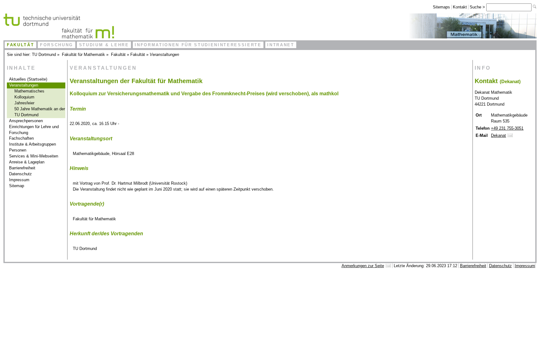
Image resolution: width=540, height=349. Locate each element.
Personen (17, 150)
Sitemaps (441, 7)
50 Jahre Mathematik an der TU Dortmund (39, 112)
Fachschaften (21, 138)
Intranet (280, 44)
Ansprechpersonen (26, 120)
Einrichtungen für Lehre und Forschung (34, 129)
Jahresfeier (24, 103)
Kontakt (460, 7)
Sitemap (16, 185)
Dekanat (498, 135)
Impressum (19, 179)
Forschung (56, 44)
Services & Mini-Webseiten (33, 156)
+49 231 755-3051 (507, 128)
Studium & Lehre (104, 44)
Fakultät (20, 44)
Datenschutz (20, 174)
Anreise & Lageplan (26, 162)
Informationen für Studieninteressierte (198, 44)
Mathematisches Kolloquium (29, 94)
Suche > (478, 7)
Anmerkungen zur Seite (363, 265)
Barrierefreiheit (22, 168)
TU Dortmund (44, 54)
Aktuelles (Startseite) (28, 79)
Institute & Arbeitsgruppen (32, 144)
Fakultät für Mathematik (83, 54)
